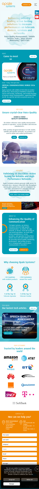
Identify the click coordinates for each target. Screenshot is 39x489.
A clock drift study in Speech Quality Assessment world (16, 329)
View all (33, 56)
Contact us (26, 5)
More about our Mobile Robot (19, 194)
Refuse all (29, 479)
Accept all (11, 479)
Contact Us (23, 137)
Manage (11, 484)
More (14, 137)
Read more (6, 101)
